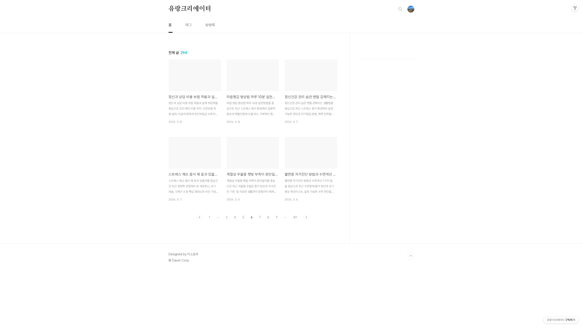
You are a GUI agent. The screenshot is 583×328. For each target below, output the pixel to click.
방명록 (210, 25)
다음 (306, 217)
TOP (410, 256)
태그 (188, 25)
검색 (400, 9)
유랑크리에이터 (190, 9)
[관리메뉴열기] (575, 8)
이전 (199, 217)
